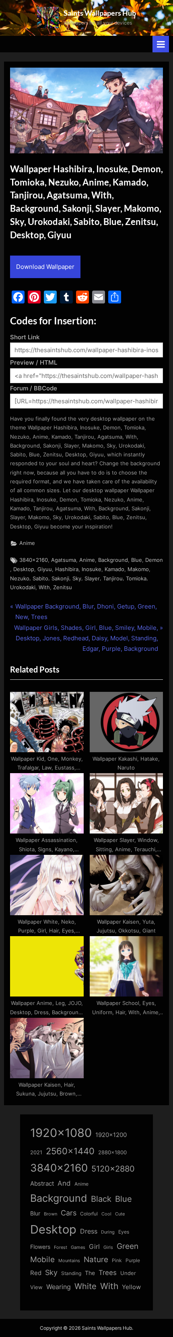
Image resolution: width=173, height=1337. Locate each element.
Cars (68, 1213)
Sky (76, 579)
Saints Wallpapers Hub (100, 12)
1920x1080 (61, 1133)
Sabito (40, 579)
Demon (154, 560)
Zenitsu (62, 587)
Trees (108, 1273)
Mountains (69, 1260)
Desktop (23, 569)
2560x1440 (70, 1150)
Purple (133, 1260)
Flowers (40, 1247)
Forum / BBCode (33, 388)
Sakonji (60, 579)
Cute (120, 1214)
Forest (60, 1247)
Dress (88, 1231)
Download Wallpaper (45, 266)
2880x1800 (112, 1152)
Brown (50, 1214)
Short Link (25, 337)
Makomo (138, 569)
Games (78, 1247)
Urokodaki (22, 587)
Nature (96, 1259)
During (108, 1232)
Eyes (123, 1232)
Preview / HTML (33, 362)
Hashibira (66, 569)
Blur (35, 1213)
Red (35, 1273)
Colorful (89, 1214)
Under (128, 1273)
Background (113, 560)
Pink (117, 1260)
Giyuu (44, 569)
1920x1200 (111, 1135)
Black (101, 1199)
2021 (36, 1152)
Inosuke (91, 569)
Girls (108, 1247)
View (36, 1287)
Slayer (92, 579)
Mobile (42, 1259)
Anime (27, 543)
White (85, 1286)
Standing (71, 1273)
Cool (106, 1214)
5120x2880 (113, 1169)
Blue (136, 560)
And (64, 1183)
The (90, 1272)
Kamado (114, 569)
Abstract (42, 1183)
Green (127, 1246)
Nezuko (19, 579)
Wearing (58, 1287)
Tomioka (136, 579)
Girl (94, 1246)
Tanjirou (113, 579)
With (44, 587)
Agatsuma (63, 560)
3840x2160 (33, 560)
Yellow (131, 1287)
